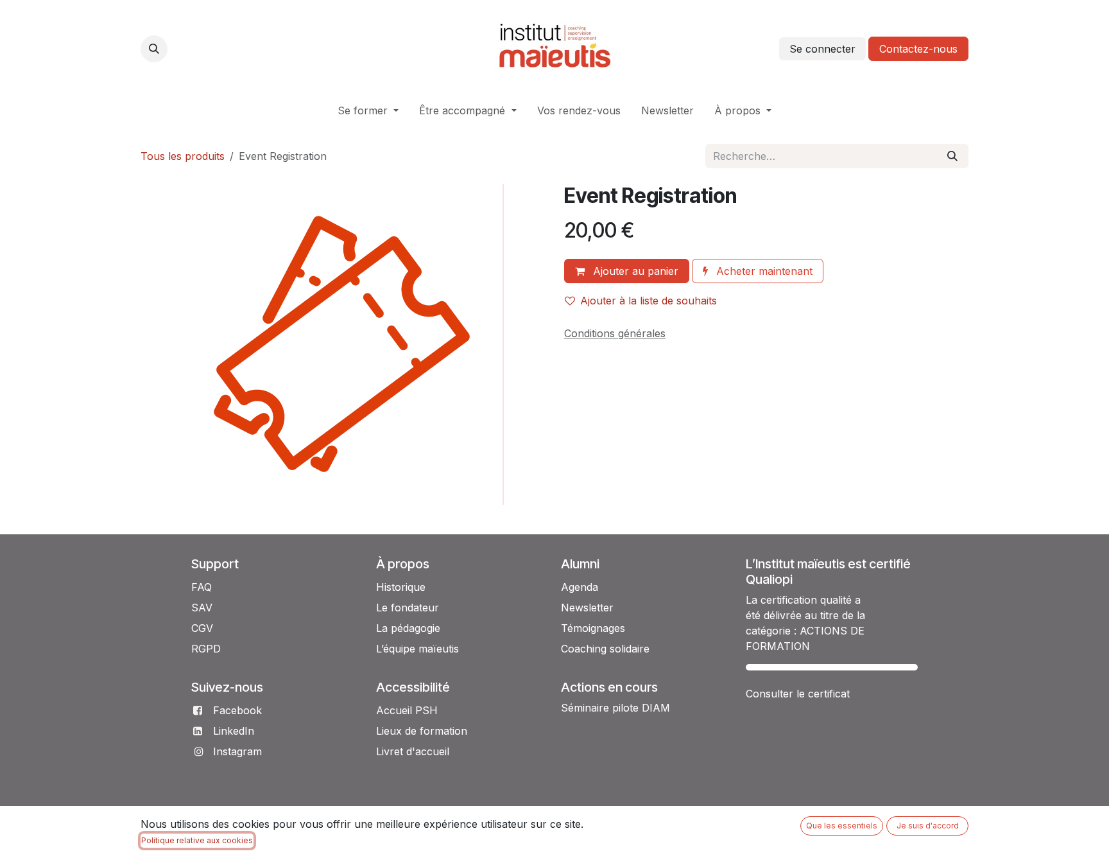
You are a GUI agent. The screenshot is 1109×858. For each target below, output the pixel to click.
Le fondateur (407, 607)
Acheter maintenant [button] (762, 271)
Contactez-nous (918, 48)
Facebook (237, 710)
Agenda (579, 587)
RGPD (206, 648)
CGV (202, 628)
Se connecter (822, 48)
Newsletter (587, 607)
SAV (201, 607)
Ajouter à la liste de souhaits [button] (648, 300)
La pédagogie (408, 628)
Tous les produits (183, 156)
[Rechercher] (952, 156)
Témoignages (593, 628)
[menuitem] (368, 110)
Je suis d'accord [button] (928, 825)
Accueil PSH (407, 710)
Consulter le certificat (798, 693)
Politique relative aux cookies (197, 840)
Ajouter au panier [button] (634, 271)
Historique (401, 587)
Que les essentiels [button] (841, 825)
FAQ (201, 587)
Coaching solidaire (605, 648)
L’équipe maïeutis (417, 648)
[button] (154, 48)
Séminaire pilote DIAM (615, 707)
